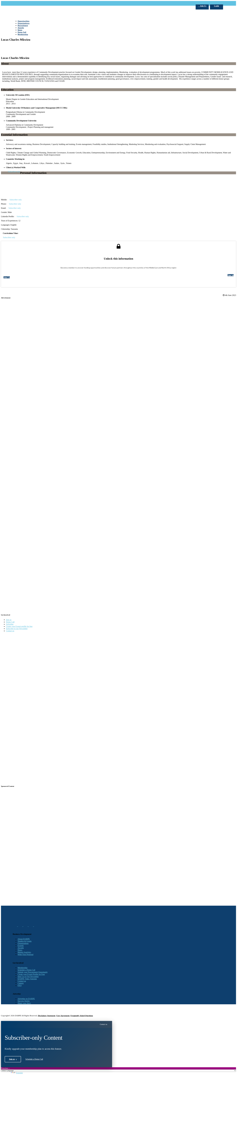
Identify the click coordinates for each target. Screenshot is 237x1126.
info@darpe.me (40, 3)
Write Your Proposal (25, 954)
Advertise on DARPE (26, 999)
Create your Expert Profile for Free (31, 974)
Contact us (10, 631)
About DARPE (24, 939)
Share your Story (24, 1003)
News (20, 950)
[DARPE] (118, 128)
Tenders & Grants (24, 941)
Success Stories (24, 1001)
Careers (21, 983)
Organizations (23, 943)
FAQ (20, 985)
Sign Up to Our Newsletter (28, 977)
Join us (8, 620)
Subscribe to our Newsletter (17, 629)
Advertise (9, 624)
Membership (22, 968)
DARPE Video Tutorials (27, 979)
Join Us (202, 6)
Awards (21, 948)
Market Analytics (24, 952)
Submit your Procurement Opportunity (33, 972)
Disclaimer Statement (46, 1016)
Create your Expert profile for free (19, 626)
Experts (21, 946)
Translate (19, 1073)
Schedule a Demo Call (26, 970)
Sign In (230, 275)
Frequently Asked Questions (81, 1016)
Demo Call (10, 622)
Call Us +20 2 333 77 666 (23, 3)
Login (216, 6)
